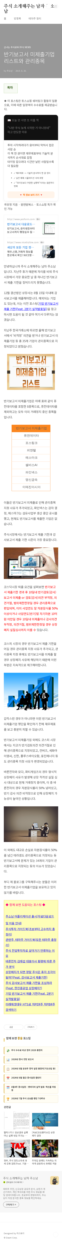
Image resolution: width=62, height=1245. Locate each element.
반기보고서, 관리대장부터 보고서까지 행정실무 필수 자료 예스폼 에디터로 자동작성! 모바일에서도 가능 (21, 230)
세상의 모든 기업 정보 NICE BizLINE (20, 247)
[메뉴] (55, 6)
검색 (48, 6)
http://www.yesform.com (21, 219)
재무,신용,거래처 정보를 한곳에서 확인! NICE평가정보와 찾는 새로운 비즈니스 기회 (21, 253)
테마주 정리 (35, 18)
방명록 (17, 18)
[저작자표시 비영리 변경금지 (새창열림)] (41, 1027)
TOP (55, 1234)
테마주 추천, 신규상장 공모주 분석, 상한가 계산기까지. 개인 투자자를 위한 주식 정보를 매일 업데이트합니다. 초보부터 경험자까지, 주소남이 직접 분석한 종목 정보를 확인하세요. (24, 1193)
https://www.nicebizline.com (23, 242)
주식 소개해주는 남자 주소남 (29, 6)
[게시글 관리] (20, 1027)
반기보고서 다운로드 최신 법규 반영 (21, 224)
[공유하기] (16, 1027)
